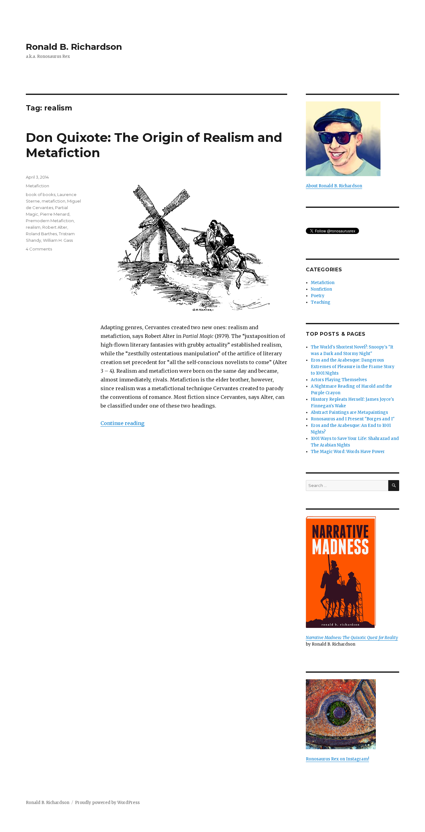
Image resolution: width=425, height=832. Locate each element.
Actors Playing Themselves (339, 379)
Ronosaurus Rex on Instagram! (337, 759)
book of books (40, 194)
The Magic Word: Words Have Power (348, 451)
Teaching (320, 302)
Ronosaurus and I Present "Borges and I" (353, 419)
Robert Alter (54, 227)
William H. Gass (58, 240)
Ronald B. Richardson (74, 46)
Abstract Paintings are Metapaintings (349, 412)
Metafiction (37, 185)
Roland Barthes (41, 233)
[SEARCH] (393, 485)
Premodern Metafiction (50, 220)
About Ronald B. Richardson (334, 186)
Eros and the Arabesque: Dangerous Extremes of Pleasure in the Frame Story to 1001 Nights (353, 367)
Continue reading (122, 423)
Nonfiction (321, 289)
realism (33, 227)
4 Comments (39, 248)
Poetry (318, 295)
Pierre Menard (54, 214)
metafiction (53, 201)
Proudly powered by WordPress (107, 802)
